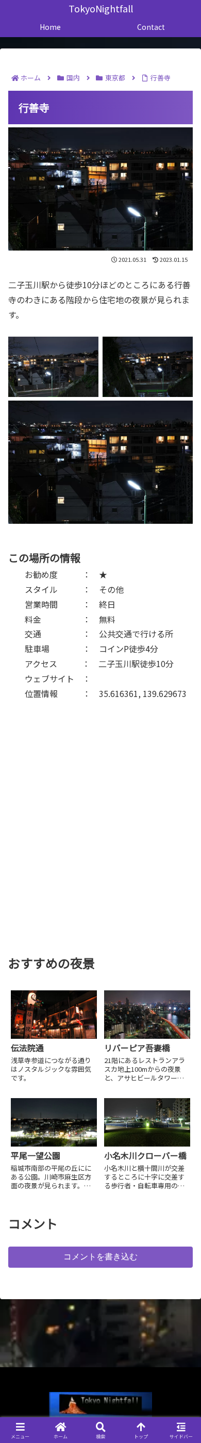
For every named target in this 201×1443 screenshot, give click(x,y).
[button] (180, 1340)
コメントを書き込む (100, 1256)
